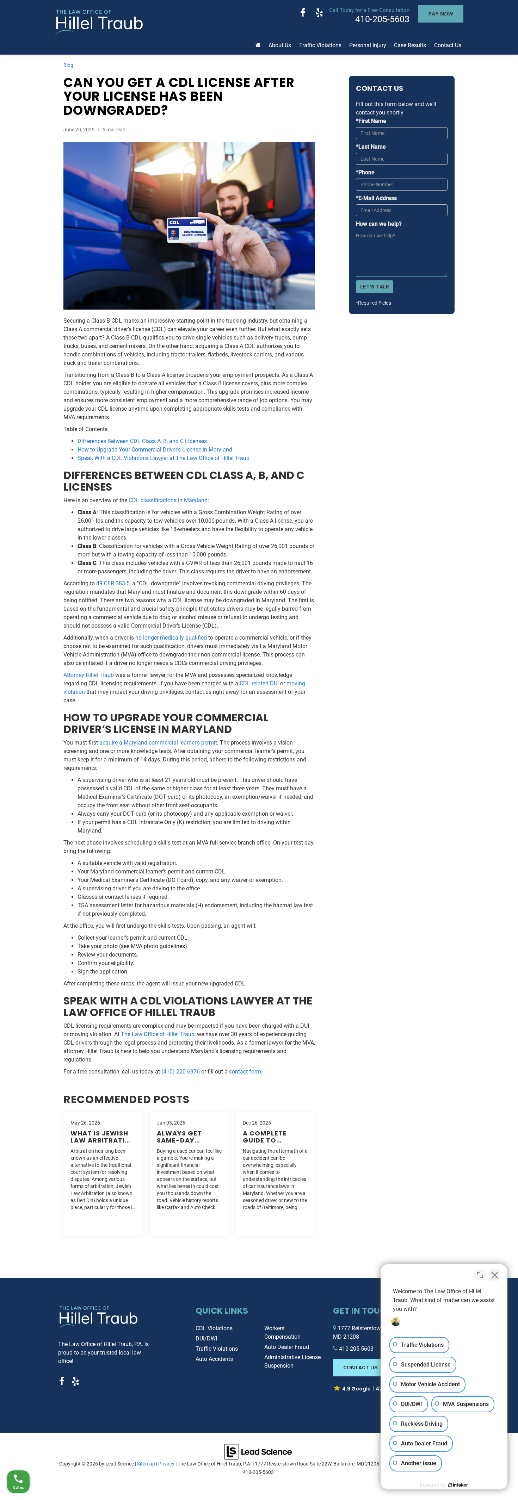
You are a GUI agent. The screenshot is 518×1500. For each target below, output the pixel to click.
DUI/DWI (206, 1338)
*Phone (365, 172)
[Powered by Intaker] (458, 1485)
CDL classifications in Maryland (168, 500)
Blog (68, 65)
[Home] (258, 43)
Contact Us (360, 1367)
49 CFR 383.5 (113, 583)
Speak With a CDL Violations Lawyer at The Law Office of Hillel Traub (163, 458)
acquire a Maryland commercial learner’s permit (158, 742)
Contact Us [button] (447, 45)
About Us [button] (280, 45)
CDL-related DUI (259, 683)
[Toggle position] (480, 1275)
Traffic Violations (217, 1348)
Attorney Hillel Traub (88, 675)
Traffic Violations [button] (320, 45)
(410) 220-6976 (180, 1071)
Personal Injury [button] (367, 45)
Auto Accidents (214, 1359)
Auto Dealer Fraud (286, 1347)
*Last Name (371, 146)
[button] (370, 1388)
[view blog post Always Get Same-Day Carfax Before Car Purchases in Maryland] (189, 1174)
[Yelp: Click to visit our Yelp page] (319, 13)
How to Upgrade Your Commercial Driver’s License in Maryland (155, 449)
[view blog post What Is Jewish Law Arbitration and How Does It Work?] (103, 1174)
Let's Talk (374, 287)
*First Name (371, 121)
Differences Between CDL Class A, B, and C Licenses (142, 441)
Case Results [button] (410, 45)
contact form (245, 1071)
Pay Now (440, 14)
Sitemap (146, 1464)
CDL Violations (214, 1328)
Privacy (166, 1464)
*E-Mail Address (376, 198)
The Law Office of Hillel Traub (158, 1034)
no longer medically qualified (171, 637)
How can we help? (379, 223)
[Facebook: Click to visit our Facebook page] (303, 13)
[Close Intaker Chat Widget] (494, 1275)
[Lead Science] (258, 1451)
